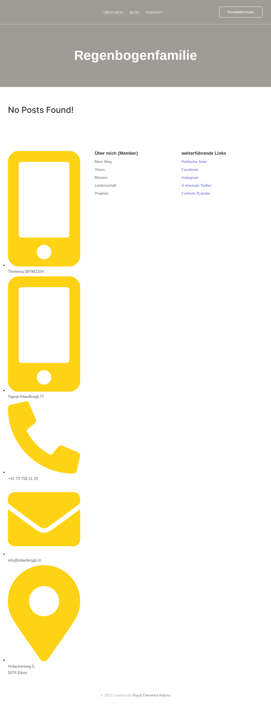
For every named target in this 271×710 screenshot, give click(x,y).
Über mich (113, 13)
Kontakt (154, 13)
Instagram (190, 177)
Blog (134, 13)
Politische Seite (194, 161)
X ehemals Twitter (196, 185)
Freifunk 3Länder (196, 193)
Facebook (190, 169)
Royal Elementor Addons (152, 695)
